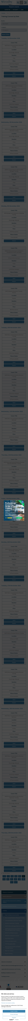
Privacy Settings (14, 1014)
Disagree (14, 1017)
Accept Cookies (14, 1011)
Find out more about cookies (8, 1003)
